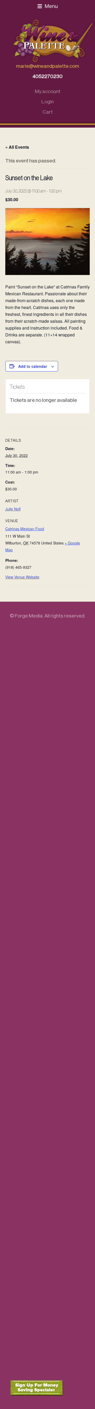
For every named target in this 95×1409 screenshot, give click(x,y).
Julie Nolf (13, 509)
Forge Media (29, 615)
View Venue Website (22, 577)
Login (47, 101)
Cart (47, 111)
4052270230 (47, 76)
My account (47, 91)
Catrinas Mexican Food (24, 528)
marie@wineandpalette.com (47, 66)
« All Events (17, 147)
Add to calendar (32, 366)
